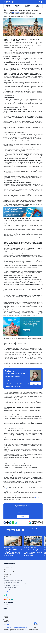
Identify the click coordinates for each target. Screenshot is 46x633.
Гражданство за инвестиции (27, 6)
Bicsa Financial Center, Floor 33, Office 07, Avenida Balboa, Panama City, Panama (20, 610)
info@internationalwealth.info (11, 488)
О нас (4, 569)
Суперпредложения (7, 567)
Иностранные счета (17, 6)
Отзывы (5, 572)
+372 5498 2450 (33, 2)
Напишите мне (23, 516)
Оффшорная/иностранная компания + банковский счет (15, 584)
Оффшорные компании (7, 6)
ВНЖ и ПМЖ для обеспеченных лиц (11, 589)
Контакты (5, 576)
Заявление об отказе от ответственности (7, 626)
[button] (36, 528)
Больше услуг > (7, 591)
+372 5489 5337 (25, 2)
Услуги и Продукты (7, 566)
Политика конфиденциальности (21, 627)
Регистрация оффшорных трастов (11, 585)
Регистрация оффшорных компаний (11, 582)
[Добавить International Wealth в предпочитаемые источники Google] (35, 522)
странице (36, 497)
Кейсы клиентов (37, 6)
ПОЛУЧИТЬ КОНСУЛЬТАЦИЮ (35, 383)
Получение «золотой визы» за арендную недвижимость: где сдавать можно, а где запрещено (13, 551)
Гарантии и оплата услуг (8, 571)
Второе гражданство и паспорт (10, 587)
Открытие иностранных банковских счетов (12, 580)
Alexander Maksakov (16, 12)
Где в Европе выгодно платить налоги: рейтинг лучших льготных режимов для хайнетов (33, 551)
